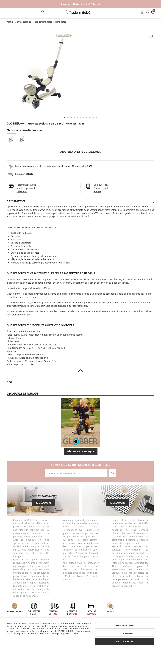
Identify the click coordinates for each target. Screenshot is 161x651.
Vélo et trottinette (43, 21)
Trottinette (60, 21)
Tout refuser (125, 633)
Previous (2, 73)
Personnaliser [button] (125, 625)
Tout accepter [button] (124, 641)
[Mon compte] (142, 12)
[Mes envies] (147, 12)
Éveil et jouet (24, 21)
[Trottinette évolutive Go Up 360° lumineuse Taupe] (11, 138)
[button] (17, 12)
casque (34, 216)
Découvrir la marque (80, 451)
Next (158, 73)
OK (112, 473)
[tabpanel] (80, 72)
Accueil (10, 21)
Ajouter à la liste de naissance (80, 151)
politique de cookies (67, 633)
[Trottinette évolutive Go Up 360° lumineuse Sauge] (22, 138)
